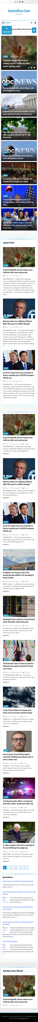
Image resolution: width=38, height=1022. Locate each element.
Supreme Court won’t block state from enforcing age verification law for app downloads (17, 134)
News (5, 57)
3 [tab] (35, 68)
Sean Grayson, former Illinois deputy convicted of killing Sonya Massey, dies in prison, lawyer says (18, 756)
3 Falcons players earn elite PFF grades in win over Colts (17, 948)
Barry (6, 276)
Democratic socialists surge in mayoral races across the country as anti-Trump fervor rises (17, 225)
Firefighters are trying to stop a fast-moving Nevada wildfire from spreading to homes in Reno (18, 575)
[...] (21, 891)
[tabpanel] (19, 53)
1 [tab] (29, 68)
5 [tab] (27, 971)
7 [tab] (31, 971)
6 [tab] (29, 971)
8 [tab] (34, 971)
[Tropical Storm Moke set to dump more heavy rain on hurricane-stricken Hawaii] (19, 697)
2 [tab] (32, 68)
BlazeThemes (24, 1018)
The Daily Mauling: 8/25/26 (9, 931)
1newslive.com (19, 10)
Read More (5, 453)
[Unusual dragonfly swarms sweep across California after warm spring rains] (19, 53)
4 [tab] (24, 971)
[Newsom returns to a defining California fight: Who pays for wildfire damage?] (19, 309)
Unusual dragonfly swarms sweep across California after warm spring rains (16, 63)
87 (22, 868)
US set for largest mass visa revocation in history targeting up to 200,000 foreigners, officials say (18, 375)
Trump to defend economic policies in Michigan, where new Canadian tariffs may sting (18, 202)
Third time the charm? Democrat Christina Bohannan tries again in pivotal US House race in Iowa (18, 666)
